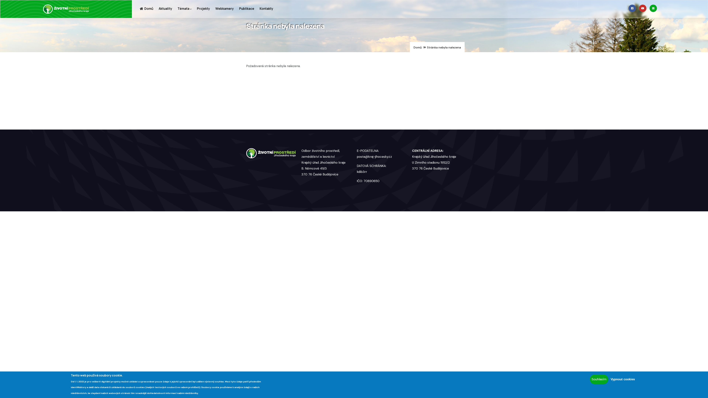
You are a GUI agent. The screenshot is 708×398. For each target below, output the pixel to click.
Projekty (203, 8)
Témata (183, 8)
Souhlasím (599, 379)
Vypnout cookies (623, 379)
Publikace (246, 8)
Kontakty (266, 8)
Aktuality (165, 8)
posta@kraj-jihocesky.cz (374, 157)
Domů (148, 8)
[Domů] (66, 9)
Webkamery (224, 8)
